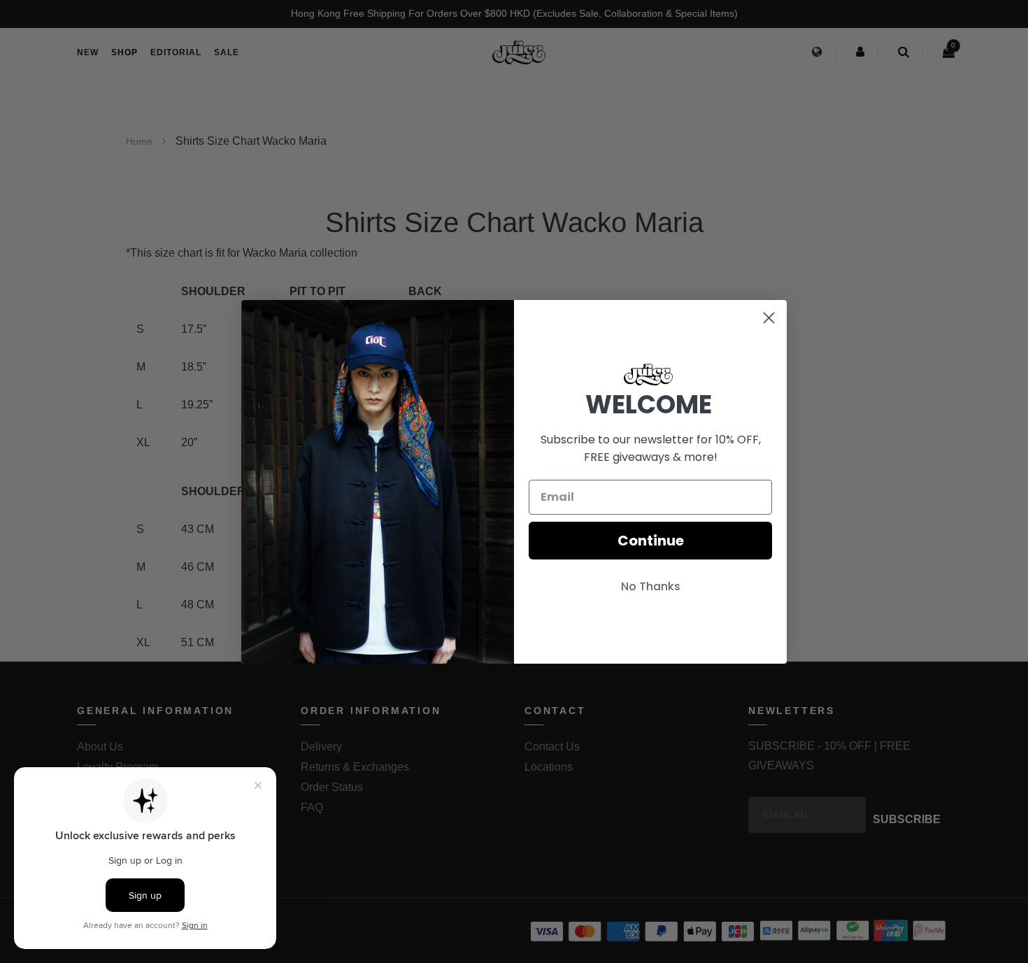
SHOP (124, 52)
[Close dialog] (769, 318)
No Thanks (650, 586)
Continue (650, 540)
